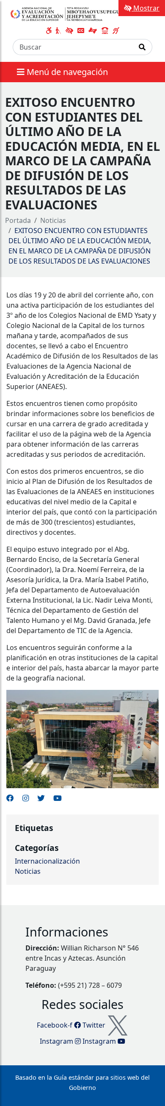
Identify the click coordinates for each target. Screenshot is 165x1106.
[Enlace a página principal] (67, 13)
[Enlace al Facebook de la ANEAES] (10, 798)
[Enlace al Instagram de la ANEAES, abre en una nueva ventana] (25, 798)
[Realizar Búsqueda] (142, 47)
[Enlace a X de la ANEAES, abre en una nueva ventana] (41, 798)
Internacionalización (47, 861)
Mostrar (146, 8)
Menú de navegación (66, 72)
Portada (18, 220)
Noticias (53, 220)
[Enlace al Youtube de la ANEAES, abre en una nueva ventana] (57, 798)
